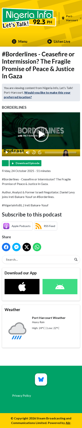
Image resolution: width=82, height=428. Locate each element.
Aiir (68, 423)
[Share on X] (27, 247)
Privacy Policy (21, 395)
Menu (22, 41)
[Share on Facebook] (6, 247)
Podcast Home (5, 163)
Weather (12, 309)
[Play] (7, 152)
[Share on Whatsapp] (37, 247)
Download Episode (27, 163)
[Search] (76, 259)
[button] (41, 134)
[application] (41, 134)
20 (34, 152)
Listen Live (62, 41)
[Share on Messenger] (16, 247)
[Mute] (28, 152)
